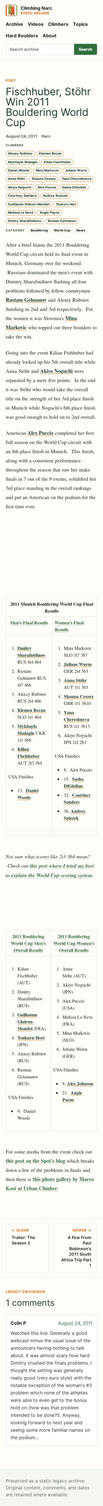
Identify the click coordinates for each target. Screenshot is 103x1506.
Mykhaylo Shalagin (22, 162)
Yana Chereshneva (76, 179)
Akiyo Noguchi (19, 187)
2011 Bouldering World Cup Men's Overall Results (28, 943)
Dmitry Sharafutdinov (24, 221)
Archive (14, 24)
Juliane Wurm (76, 170)
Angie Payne (50, 213)
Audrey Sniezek (55, 196)
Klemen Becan (50, 153)
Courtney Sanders (22, 196)
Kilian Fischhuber (57, 162)
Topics (80, 24)
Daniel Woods (18, 170)
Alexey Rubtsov (20, 153)
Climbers (58, 24)
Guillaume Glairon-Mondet (28, 204)
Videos (35, 24)
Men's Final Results (29, 622)
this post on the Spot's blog (35, 1160)
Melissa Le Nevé (20, 213)
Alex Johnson (80, 1083)
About (49, 35)
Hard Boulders (22, 35)
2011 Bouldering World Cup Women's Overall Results (74, 943)
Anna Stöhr (16, 179)
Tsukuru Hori (66, 204)
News (80, 230)
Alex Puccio (46, 187)
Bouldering (39, 230)
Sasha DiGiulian (74, 187)
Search (85, 49)
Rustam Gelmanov (62, 221)
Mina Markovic (47, 170)
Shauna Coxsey (44, 179)
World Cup (62, 230)
